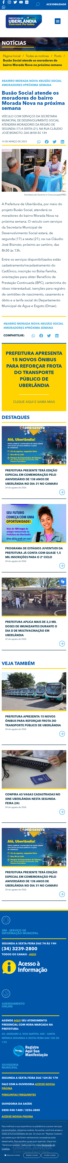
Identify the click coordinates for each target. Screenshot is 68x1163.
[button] (58, 21)
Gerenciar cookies (13, 1155)
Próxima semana (38, 85)
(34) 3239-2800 (19, 949)
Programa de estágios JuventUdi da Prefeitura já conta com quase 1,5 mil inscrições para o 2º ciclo (34, 553)
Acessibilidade (56, 4)
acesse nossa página (17, 1117)
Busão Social (51, 81)
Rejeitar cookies (32, 1155)
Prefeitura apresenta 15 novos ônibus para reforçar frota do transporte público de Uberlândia (33, 721)
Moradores (12, 85)
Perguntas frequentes (19, 1095)
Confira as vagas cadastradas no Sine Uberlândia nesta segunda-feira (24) (32, 799)
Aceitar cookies (49, 1155)
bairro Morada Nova (20, 81)
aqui (32, 954)
